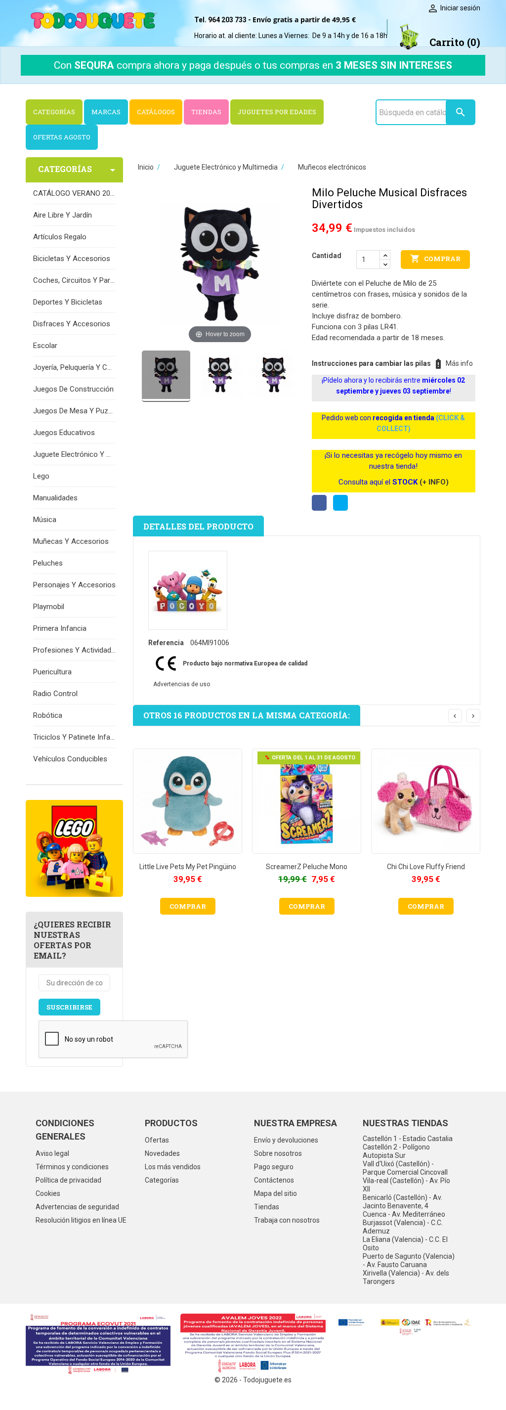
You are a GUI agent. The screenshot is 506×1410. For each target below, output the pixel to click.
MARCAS (106, 111)
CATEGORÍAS (54, 111)
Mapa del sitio (275, 1193)
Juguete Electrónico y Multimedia (74, 454)
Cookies (48, 1193)
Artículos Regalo (59, 236)
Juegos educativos (64, 432)
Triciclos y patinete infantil (74, 737)
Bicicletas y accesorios (71, 258)
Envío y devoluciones (286, 1140)
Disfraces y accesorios (71, 323)
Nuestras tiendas (405, 1123)
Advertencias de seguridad (77, 1207)
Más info (459, 363)
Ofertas (157, 1140)
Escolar (45, 345)
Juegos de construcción (73, 389)
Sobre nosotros (278, 1153)
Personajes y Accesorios (74, 584)
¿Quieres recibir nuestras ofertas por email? (72, 940)
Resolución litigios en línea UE (81, 1220)
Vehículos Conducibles (70, 758)
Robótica (47, 715)
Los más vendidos (173, 1167)
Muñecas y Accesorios (71, 541)
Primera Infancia (59, 628)
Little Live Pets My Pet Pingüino (187, 867)
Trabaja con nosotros (287, 1220)
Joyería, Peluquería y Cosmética (74, 367)
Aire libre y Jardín (62, 215)
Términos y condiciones (72, 1167)
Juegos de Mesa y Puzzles (74, 410)
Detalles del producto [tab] (198, 526)
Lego (41, 476)
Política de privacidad (68, 1180)
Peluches (48, 563)
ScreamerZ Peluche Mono (306, 867)
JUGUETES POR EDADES (277, 111)
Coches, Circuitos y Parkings (74, 280)
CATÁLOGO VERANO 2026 (74, 193)
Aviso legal (52, 1153)
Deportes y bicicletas (67, 302)
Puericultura (52, 671)
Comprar (435, 259)
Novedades (162, 1153)
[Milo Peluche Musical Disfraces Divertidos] (166, 381)
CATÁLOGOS (156, 111)
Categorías (162, 1180)
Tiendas (266, 1207)
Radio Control (55, 693)
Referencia (166, 643)
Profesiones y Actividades (74, 650)
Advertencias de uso (181, 684)
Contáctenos (274, 1180)
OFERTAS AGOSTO (61, 136)
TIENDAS (206, 111)
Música (44, 519)
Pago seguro (274, 1167)
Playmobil (48, 606)
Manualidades (55, 497)
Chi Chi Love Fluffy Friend (426, 867)
